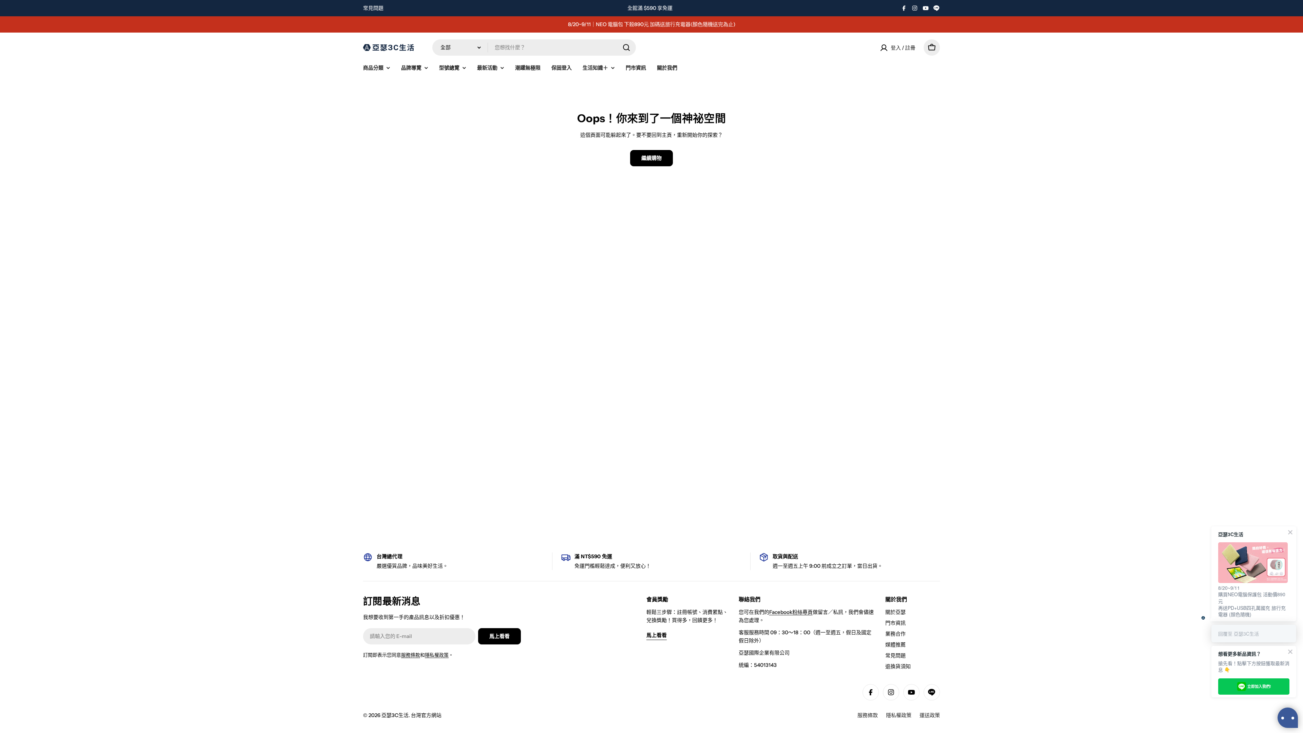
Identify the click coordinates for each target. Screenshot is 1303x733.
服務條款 (410, 655)
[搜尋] (626, 47)
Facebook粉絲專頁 (791, 612)
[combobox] (534, 47)
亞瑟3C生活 (395, 715)
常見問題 (373, 8)
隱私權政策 (437, 655)
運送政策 (930, 715)
